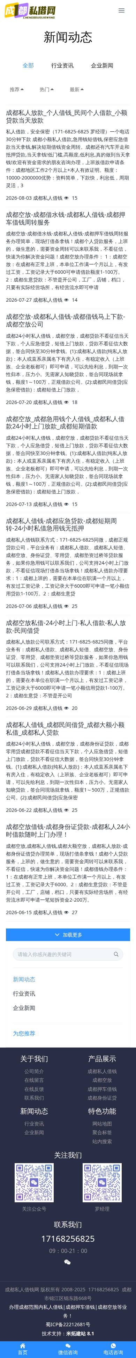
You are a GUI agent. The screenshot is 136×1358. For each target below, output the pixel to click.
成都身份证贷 (102, 1097)
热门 (45, 89)
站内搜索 (102, 1141)
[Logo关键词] (30, 10)
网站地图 (102, 1123)
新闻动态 (24, 979)
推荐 (15, 89)
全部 (28, 65)
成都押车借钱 (102, 1089)
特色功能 (102, 1111)
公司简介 (34, 1071)
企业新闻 (102, 65)
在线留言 (34, 1080)
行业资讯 (62, 65)
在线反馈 (34, 1089)
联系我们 (34, 1097)
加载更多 (71, 934)
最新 (75, 89)
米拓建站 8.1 (80, 1333)
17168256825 (68, 1238)
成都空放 (102, 1080)
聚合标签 (102, 1132)
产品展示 (102, 1058)
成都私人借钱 (102, 1071)
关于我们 (34, 1058)
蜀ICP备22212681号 (68, 1324)
